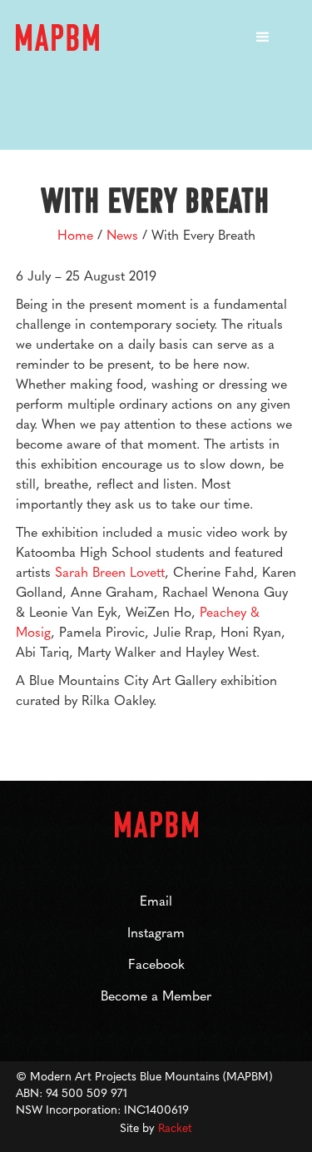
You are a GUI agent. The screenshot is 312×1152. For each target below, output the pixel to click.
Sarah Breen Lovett (110, 571)
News (122, 234)
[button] (263, 37)
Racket (175, 1127)
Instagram (156, 931)
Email (156, 900)
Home (75, 234)
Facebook (156, 963)
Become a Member (156, 995)
